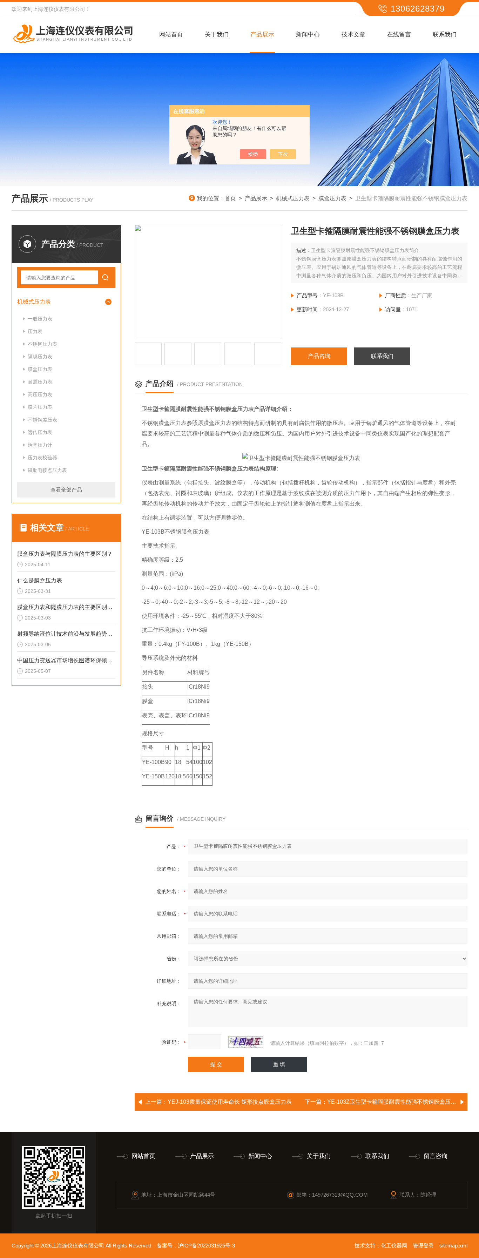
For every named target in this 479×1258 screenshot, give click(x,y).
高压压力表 (40, 394)
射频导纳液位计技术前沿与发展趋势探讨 (66, 634)
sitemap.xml (453, 1246)
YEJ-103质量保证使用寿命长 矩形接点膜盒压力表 (230, 1102)
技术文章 (353, 34)
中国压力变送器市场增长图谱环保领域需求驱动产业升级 (66, 660)
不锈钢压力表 (42, 344)
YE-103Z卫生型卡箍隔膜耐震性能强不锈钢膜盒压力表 (394, 1102)
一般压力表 (40, 319)
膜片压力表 (40, 407)
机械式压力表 (293, 198)
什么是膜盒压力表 (39, 580)
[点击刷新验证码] (245, 1042)
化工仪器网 (394, 1246)
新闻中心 (308, 34)
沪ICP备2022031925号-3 (206, 1246)
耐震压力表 (40, 382)
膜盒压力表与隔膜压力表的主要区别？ (65, 554)
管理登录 (423, 1246)
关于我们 (217, 34)
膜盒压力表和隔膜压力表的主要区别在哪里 (66, 607)
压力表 (35, 331)
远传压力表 (40, 432)
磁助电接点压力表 (47, 470)
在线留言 (399, 34)
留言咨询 (435, 1156)
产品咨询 (319, 356)
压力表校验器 (42, 457)
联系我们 (445, 34)
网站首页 (171, 34)
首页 (230, 198)
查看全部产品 (66, 490)
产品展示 (262, 34)
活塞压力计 (40, 445)
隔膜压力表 (40, 356)
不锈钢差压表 (42, 419)
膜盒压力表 (332, 198)
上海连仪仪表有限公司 (59, 9)
